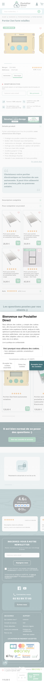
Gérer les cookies (22, 365)
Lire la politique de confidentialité (13, 342)
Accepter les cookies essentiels (7, 365)
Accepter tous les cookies (37, 365)
